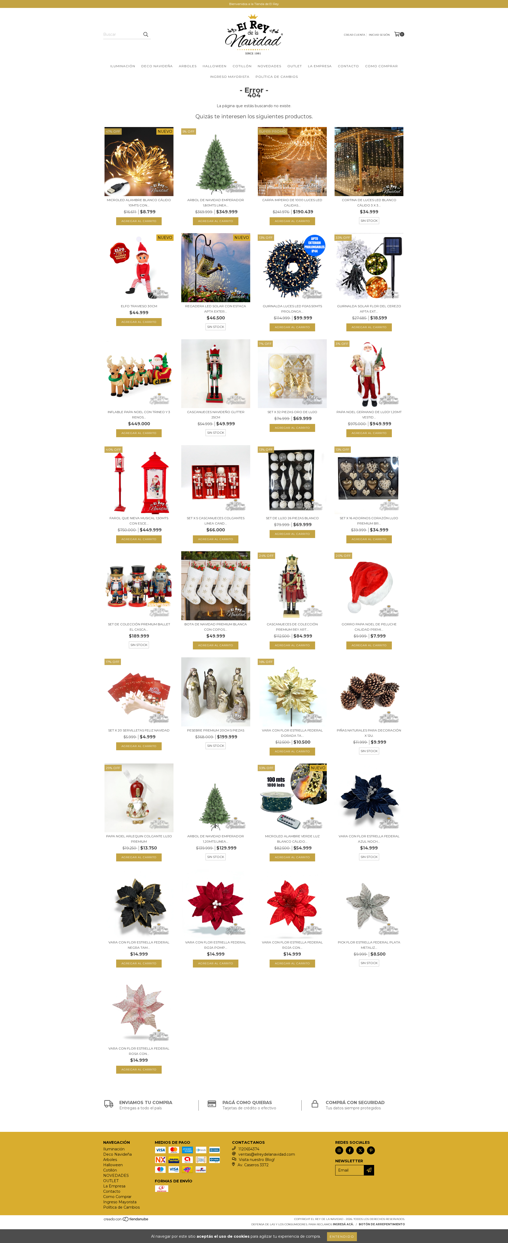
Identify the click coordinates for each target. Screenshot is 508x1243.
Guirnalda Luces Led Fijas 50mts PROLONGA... (292, 308)
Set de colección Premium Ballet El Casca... (139, 626)
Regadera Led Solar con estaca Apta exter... (215, 308)
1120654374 (248, 1149)
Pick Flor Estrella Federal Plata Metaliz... (369, 945)
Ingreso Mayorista (230, 77)
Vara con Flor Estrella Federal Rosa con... (138, 1051)
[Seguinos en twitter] (360, 1150)
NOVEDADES (269, 66)
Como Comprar (381, 66)
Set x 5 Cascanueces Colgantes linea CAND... (215, 520)
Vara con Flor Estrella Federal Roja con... (292, 945)
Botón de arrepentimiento (382, 1224)
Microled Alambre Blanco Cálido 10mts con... (139, 202)
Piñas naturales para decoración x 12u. (369, 733)
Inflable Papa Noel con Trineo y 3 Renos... (139, 414)
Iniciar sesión (379, 35)
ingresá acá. (343, 1224)
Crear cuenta (354, 35)
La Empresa (320, 66)
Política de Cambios (277, 77)
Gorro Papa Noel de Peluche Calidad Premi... (369, 626)
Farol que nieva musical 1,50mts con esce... (139, 520)
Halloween (214, 66)
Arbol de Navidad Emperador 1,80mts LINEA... (215, 202)
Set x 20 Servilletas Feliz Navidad (139, 730)
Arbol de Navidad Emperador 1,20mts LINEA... (215, 838)
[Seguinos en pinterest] (371, 1150)
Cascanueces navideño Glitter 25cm (215, 414)
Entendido (342, 1237)
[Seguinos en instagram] (339, 1150)
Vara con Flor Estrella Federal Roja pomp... (215, 945)
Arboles (188, 66)
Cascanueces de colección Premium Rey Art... (292, 626)
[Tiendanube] (126, 1220)
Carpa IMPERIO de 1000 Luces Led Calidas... (292, 202)
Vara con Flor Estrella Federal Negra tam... (138, 945)
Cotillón (242, 66)
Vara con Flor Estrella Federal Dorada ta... (292, 733)
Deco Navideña (157, 66)
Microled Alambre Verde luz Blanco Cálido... (292, 838)
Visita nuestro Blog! (257, 1159)
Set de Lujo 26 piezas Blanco (292, 518)
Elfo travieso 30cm (139, 306)
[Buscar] (145, 34)
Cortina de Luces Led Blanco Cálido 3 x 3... (369, 202)
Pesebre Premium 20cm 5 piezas (215, 730)
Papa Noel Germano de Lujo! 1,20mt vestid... (369, 414)
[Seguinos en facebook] (350, 1150)
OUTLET (294, 66)
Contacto (348, 66)
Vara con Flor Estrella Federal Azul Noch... (369, 838)
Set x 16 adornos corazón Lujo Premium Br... (369, 520)
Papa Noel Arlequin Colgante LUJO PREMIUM (139, 838)
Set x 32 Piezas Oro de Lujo (292, 412)
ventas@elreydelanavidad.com (266, 1154)
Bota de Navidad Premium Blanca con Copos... (215, 626)
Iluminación (122, 66)
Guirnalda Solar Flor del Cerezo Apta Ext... (369, 308)
